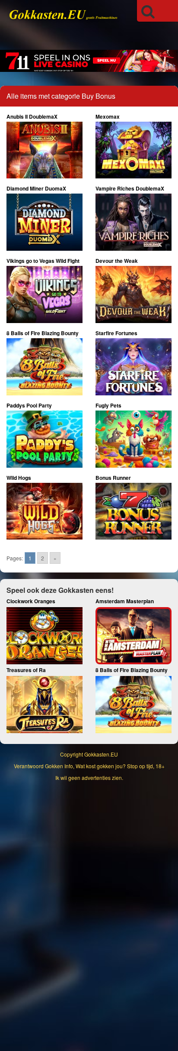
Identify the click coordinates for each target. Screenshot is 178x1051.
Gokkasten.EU (101, 754)
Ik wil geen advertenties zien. (89, 777)
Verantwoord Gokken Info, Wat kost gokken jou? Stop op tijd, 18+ (89, 766)
